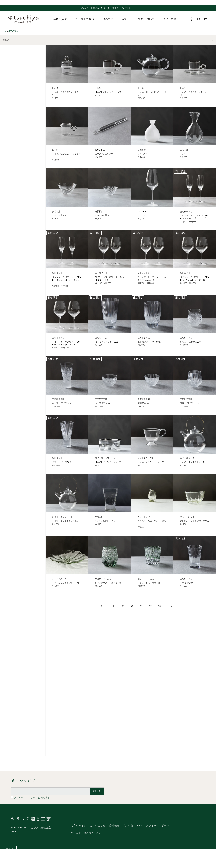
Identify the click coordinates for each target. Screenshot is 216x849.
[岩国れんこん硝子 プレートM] (67, 555)
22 (150, 606)
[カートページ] (205, 19)
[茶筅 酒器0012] (152, 375)
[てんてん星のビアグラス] (109, 493)
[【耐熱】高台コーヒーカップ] (152, 434)
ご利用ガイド (78, 825)
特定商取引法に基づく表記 (86, 833)
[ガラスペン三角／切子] (109, 126)
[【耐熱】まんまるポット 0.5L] (67, 493)
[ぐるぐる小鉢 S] (109, 187)
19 (123, 606)
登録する (97, 791)
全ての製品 (13, 31)
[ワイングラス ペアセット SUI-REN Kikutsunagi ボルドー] (152, 249)
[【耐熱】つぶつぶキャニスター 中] (67, 64)
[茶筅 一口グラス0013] (67, 434)
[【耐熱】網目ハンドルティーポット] (152, 64)
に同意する (32, 797)
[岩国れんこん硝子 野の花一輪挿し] (152, 493)
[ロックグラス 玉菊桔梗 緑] (109, 555)
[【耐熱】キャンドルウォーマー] (109, 434)
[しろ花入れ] (152, 126)
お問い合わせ (97, 825)
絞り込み (6, 40)
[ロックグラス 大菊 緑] (152, 555)
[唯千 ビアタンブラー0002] (109, 314)
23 (159, 606)
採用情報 (128, 825)
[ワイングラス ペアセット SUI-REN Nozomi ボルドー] (109, 249)
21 (141, 606)
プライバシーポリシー (26, 797)
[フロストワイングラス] (152, 187)
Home (4, 31)
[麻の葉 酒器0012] (109, 375)
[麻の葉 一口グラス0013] (67, 375)
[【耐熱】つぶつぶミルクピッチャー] (67, 126)
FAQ (139, 825)
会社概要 (114, 825)
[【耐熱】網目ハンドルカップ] (109, 64)
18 (114, 606)
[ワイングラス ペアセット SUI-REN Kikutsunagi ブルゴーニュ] (67, 314)
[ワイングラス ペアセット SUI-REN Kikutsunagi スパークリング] (67, 249)
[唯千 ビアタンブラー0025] (152, 314)
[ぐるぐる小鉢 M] (67, 187)
